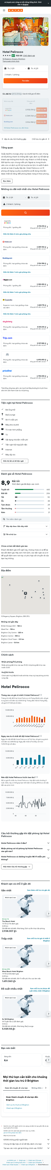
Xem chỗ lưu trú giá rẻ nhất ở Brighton (38, 939)
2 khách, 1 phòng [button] (12, 74)
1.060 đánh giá (29, 55)
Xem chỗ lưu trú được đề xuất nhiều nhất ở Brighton (39, 989)
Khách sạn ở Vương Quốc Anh (16, 1162)
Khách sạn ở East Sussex (11, 1164)
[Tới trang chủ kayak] (15, 10)
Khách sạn (22, 1160)
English (25, 4)
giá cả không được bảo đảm (12, 1133)
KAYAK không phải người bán (16, 1139)
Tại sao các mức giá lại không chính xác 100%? (23, 1148)
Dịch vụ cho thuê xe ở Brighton (18, 1105)
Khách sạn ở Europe (34, 1160)
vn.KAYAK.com (11, 1160)
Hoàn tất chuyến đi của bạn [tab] (16, 1088)
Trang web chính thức (11, 61)
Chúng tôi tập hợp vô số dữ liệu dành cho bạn (23, 1144)
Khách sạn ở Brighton (14, 1108)
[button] (48, 3)
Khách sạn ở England (35, 1162)
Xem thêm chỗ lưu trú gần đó (38, 890)
